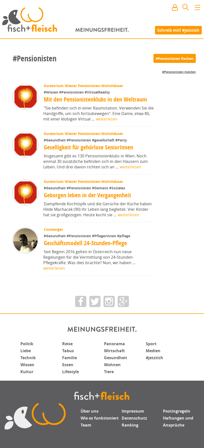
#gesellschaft (103, 140)
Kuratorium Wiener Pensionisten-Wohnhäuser (83, 85)
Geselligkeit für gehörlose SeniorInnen (88, 147)
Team (86, 425)
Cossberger (53, 229)
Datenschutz (134, 418)
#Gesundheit (55, 140)
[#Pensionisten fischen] (174, 58)
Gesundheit (115, 357)
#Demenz (100, 188)
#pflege (123, 235)
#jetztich (154, 357)
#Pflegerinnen (104, 235)
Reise (67, 343)
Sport (151, 343)
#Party (121, 140)
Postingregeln (176, 411)
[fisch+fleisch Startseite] (102, 19)
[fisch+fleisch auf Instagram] (109, 301)
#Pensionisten (72, 92)
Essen (67, 364)
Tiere (109, 371)
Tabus (68, 350)
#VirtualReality (97, 92)
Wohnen (112, 364)
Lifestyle (70, 371)
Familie (69, 357)
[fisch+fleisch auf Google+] (123, 301)
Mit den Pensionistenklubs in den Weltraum (95, 99)
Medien (153, 350)
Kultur (26, 371)
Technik (28, 357)
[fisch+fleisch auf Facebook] (80, 301)
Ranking (130, 425)
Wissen (27, 364)
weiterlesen (106, 119)
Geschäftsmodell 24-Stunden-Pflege (85, 243)
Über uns (90, 411)
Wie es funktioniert (100, 418)
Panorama (114, 343)
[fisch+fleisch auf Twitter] (95, 301)
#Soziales (117, 188)
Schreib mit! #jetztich (178, 30)
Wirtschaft (114, 350)
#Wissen (51, 92)
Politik (26, 343)
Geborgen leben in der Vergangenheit (87, 195)
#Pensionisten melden (179, 72)
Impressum (133, 411)
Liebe (25, 350)
